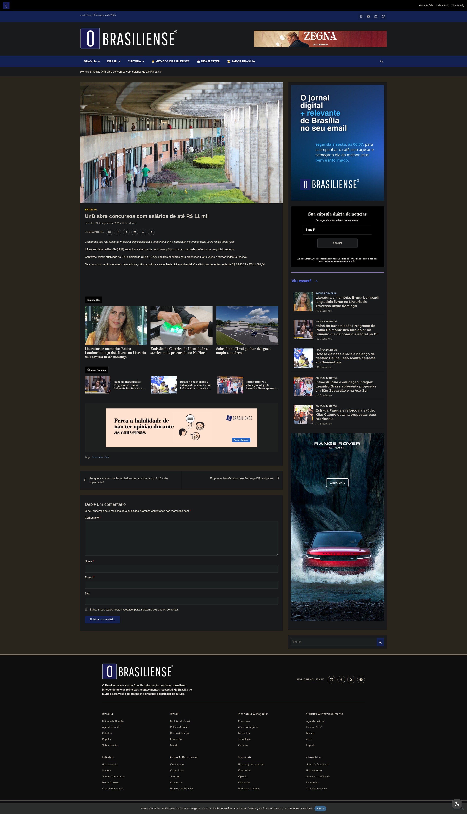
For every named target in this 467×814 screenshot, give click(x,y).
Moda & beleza (110, 782)
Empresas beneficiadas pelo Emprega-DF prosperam (242, 478)
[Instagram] (331, 679)
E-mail (89, 577)
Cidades (107, 733)
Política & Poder (179, 727)
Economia (244, 721)
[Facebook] (341, 679)
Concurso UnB (100, 457)
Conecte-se (313, 757)
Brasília (90, 61)
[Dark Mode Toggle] (457, 804)
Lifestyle (108, 757)
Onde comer (177, 764)
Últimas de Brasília (113, 721)
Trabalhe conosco (316, 788)
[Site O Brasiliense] (151, 232)
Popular (106, 739)
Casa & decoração (112, 788)
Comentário (93, 517)
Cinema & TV (314, 727)
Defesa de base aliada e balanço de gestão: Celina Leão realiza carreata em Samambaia (345, 358)
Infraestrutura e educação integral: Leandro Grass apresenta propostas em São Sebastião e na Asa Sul (346, 386)
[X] (351, 679)
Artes (309, 739)
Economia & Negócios (253, 714)
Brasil (112, 61)
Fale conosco (314, 770)
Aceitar (320, 808)
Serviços (175, 776)
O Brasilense (129, 223)
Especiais (244, 757)
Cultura (134, 61)
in (143, 232)
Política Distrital (326, 321)
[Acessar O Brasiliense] (181, 427)
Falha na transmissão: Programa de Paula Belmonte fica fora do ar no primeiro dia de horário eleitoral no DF (347, 330)
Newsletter (312, 782)
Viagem (106, 770)
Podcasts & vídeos (249, 788)
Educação (176, 739)
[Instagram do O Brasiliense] (109, 232)
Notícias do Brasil (180, 721)
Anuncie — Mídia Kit (318, 776)
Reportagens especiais (251, 764)
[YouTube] (361, 679)
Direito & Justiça (179, 733)
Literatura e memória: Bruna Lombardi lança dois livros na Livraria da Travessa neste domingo (347, 302)
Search (380, 642)
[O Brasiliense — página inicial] (139, 671)
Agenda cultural (315, 721)
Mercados (244, 733)
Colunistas (244, 782)
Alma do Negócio (248, 727)
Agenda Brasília (326, 293)
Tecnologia (244, 739)
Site (87, 593)
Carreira (243, 745)
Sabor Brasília (110, 745)
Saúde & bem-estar (113, 776)
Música (310, 733)
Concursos (176, 782)
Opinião (242, 776)
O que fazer (177, 770)
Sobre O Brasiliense (317, 764)
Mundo (174, 745)
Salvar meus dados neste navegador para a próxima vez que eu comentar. (134, 609)
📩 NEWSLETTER (208, 61)
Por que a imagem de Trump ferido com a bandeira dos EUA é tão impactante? (128, 480)
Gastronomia (109, 764)
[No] (462, 808)
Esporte (310, 745)
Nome (89, 561)
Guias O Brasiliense (183, 757)
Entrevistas (244, 770)
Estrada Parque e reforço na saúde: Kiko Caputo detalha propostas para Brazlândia (346, 414)
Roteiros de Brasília (181, 788)
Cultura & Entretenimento (324, 714)
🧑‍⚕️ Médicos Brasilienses (170, 61)
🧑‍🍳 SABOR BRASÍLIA (241, 61)
